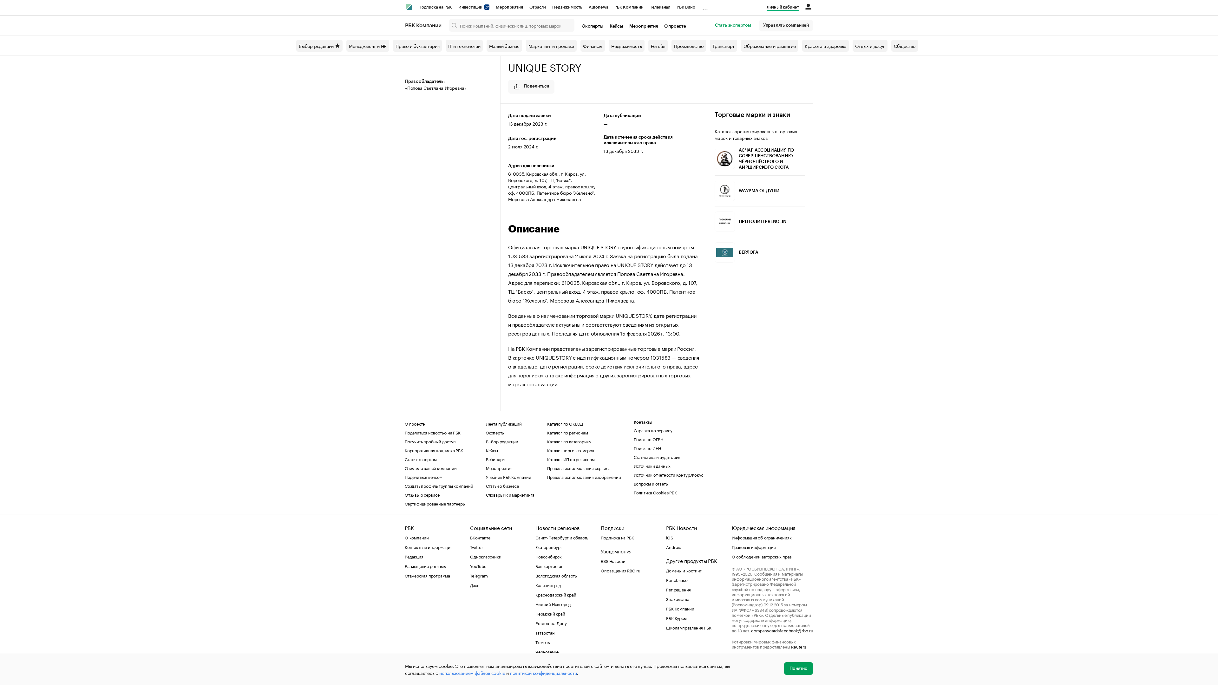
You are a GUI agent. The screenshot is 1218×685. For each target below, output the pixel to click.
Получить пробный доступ (430, 441)
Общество (904, 45)
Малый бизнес (504, 45)
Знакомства (677, 599)
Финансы (592, 45)
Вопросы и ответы (651, 483)
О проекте (675, 26)
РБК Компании (629, 7)
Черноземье (547, 651)
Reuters (798, 646)
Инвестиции (470, 7)
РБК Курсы (676, 618)
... (705, 6)
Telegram (479, 575)
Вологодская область (555, 575)
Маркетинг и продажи (551, 45)
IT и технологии (464, 45)
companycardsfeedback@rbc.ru (782, 630)
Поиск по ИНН (647, 448)
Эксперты (592, 26)
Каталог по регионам (567, 432)
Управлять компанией (786, 25)
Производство (689, 45)
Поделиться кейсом (423, 476)
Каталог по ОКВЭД (565, 423)
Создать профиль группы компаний (439, 485)
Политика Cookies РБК (655, 492)
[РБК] (409, 7)
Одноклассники (485, 556)
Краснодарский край (555, 594)
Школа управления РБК (688, 627)
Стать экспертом (733, 25)
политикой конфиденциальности (543, 672)
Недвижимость (567, 7)
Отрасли (537, 7)
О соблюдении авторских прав (762, 556)
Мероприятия (509, 7)
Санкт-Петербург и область (561, 537)
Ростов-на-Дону (550, 623)
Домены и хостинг (684, 570)
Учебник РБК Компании (508, 476)
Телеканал (660, 7)
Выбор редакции (316, 45)
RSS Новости (613, 561)
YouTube (478, 566)
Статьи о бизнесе (502, 485)
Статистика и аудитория (657, 456)
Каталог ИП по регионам (571, 459)
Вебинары (495, 459)
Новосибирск (548, 556)
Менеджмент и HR (368, 45)
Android (673, 547)
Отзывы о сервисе (422, 494)
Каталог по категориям (569, 441)
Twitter (476, 547)
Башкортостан (549, 566)
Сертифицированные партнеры (435, 503)
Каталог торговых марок (570, 450)
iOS (669, 537)
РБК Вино (686, 7)
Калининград (548, 585)
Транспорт (723, 45)
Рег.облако (676, 580)
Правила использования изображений (584, 476)
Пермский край (550, 613)
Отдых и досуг (870, 45)
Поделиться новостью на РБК (433, 432)
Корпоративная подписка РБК (434, 450)
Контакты (643, 422)
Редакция (414, 556)
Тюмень (542, 642)
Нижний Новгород (553, 604)
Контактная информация (429, 547)
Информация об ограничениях (762, 537)
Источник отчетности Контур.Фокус (669, 474)
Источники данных (652, 465)
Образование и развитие (769, 45)
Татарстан (544, 632)
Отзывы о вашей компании (430, 468)
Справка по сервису (653, 430)
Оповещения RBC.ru (620, 570)
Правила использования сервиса (578, 468)
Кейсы (616, 26)
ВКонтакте (480, 537)
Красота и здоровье (825, 45)
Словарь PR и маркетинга (510, 494)
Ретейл (658, 45)
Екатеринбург (548, 547)
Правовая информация (754, 547)
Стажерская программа (427, 575)
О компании (417, 537)
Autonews (598, 7)
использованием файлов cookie (472, 672)
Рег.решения (678, 589)
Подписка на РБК (435, 7)
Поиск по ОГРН (648, 439)
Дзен (474, 585)
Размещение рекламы (425, 566)
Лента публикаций (504, 423)
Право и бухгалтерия (417, 45)
